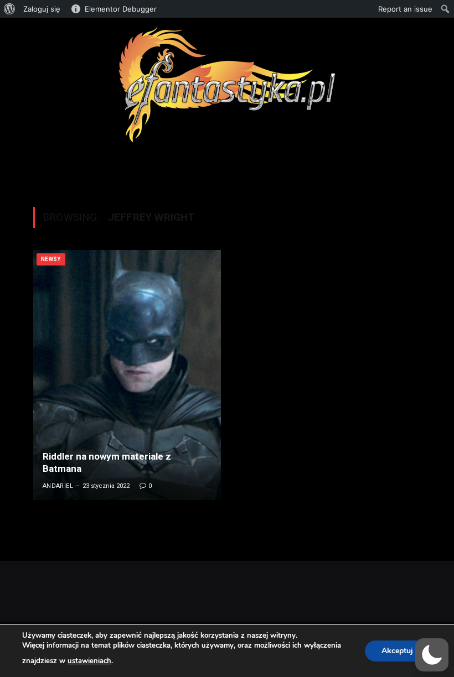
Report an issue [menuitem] (405, 8)
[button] (431, 654)
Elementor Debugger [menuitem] (121, 8)
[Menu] (227, 168)
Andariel (58, 485)
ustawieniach (89, 661)
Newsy (51, 259)
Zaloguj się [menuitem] (41, 8)
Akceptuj (397, 650)
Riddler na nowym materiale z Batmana (107, 462)
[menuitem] (9, 9)
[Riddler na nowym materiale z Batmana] (127, 375)
